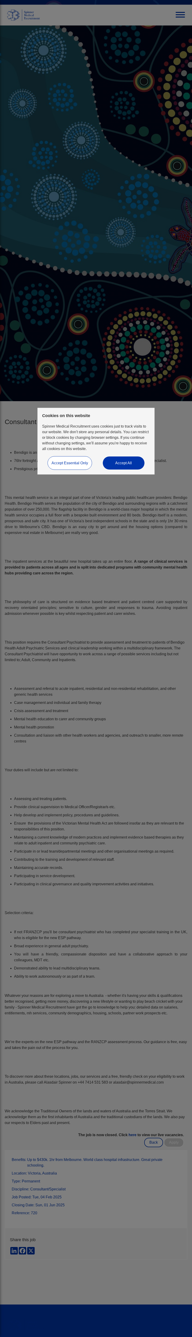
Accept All (123, 463)
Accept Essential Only (70, 463)
